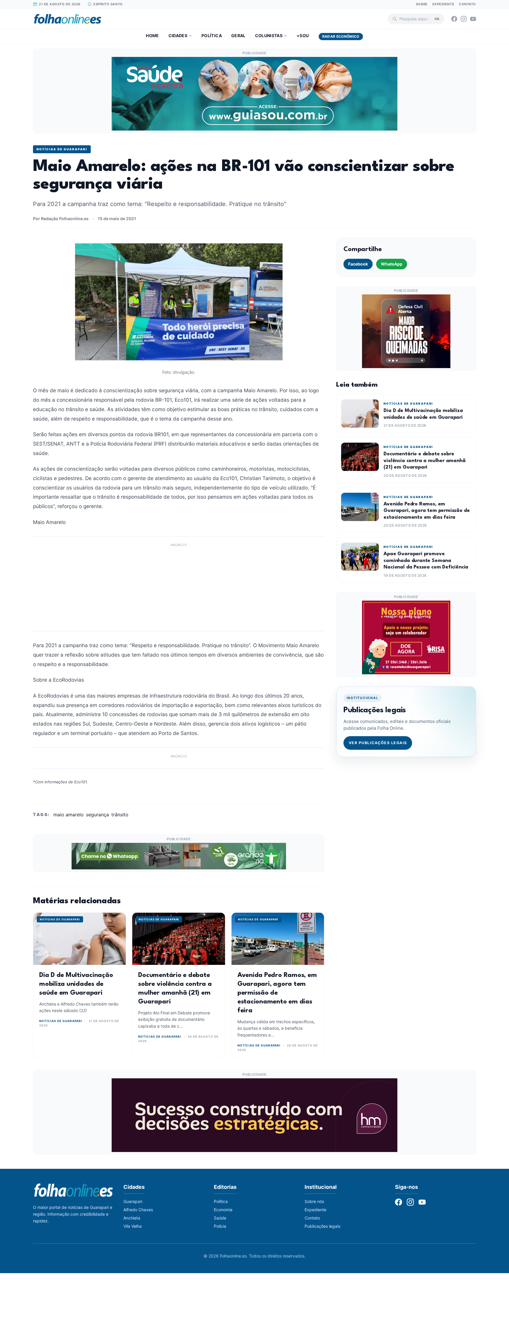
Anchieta (131, 1217)
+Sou (303, 35)
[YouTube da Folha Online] (473, 19)
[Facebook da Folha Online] (454, 19)
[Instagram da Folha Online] (464, 19)
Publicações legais (322, 1226)
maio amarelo (68, 815)
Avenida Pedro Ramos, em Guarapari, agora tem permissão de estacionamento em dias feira (277, 993)
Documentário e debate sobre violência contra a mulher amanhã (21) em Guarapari (424, 460)
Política (211, 35)
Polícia (220, 1226)
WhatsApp (391, 263)
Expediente (443, 4)
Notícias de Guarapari (62, 149)
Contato (467, 4)
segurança (97, 815)
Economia (223, 1209)
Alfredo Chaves (138, 1209)
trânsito (119, 815)
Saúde (220, 1217)
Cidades (177, 35)
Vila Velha (132, 1226)
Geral (238, 35)
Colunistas (269, 35)
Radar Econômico (340, 36)
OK (436, 19)
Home (152, 35)
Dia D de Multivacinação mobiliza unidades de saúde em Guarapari (76, 984)
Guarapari (132, 1201)
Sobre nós (314, 1201)
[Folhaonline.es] (67, 19)
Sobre (422, 4)
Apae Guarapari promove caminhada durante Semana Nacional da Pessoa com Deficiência (426, 560)
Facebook (358, 263)
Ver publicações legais (378, 743)
